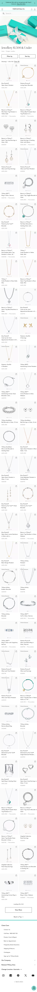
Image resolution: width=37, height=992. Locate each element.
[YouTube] (33, 975)
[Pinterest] (18, 975)
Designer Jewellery (10, 51)
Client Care (5, 925)
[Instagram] (3, 975)
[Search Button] (4, 13)
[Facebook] (11, 975)
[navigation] (2, 9)
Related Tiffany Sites (8, 965)
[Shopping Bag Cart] (34, 9)
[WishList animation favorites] (31, 9)
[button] (2, 9)
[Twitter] (25, 975)
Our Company (6, 960)
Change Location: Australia (11, 969)
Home (3, 51)
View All (16, 61)
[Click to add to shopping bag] (16, 65)
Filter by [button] (9, 56)
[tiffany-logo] (18, 9)
